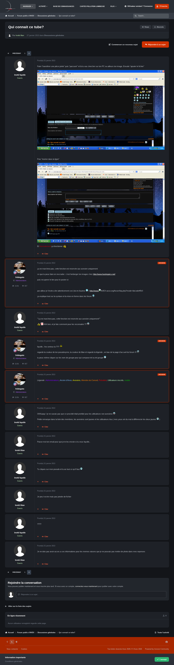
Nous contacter (12, 649)
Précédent (16, 53)
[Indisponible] (101, 72)
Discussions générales (54, 35)
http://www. (94, 291)
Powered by (157, 649)
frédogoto (19, 277)
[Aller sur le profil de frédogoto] (20, 268)
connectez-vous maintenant (86, 586)
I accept (163, 659)
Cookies (24, 649)
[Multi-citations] (38, 254)
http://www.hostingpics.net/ (104, 274)
